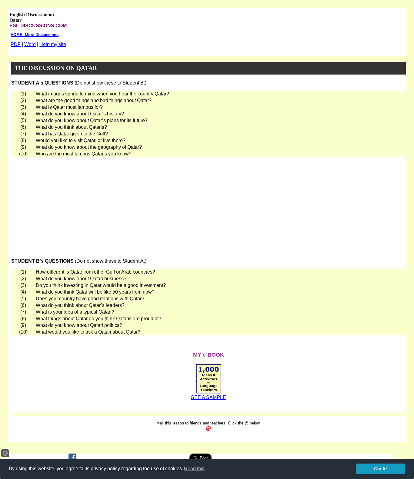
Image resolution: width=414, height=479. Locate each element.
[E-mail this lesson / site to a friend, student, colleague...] (208, 429)
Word (30, 44)
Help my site (52, 44)
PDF (16, 44)
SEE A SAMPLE (208, 397)
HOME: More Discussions (34, 34)
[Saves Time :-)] (208, 393)
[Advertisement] (208, 202)
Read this (194, 468)
